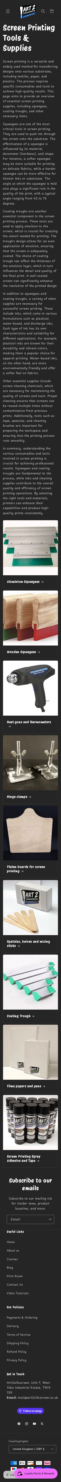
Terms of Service (18, 1334)
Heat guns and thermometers (29, 722)
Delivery (13, 1326)
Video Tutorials (17, 1293)
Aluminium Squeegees (23, 582)
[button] (8, 11)
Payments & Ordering (22, 1317)
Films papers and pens (24, 1086)
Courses (12, 1259)
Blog (10, 1267)
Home (11, 1242)
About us (13, 1250)
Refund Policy (16, 1351)
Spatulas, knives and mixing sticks (28, 943)
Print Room (15, 1276)
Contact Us (15, 1284)
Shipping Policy (17, 1343)
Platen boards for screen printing (26, 869)
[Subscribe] (49, 1219)
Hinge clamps (17, 797)
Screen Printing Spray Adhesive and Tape (23, 1158)
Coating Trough (18, 1016)
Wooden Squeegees (21, 652)
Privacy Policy (16, 1360)
